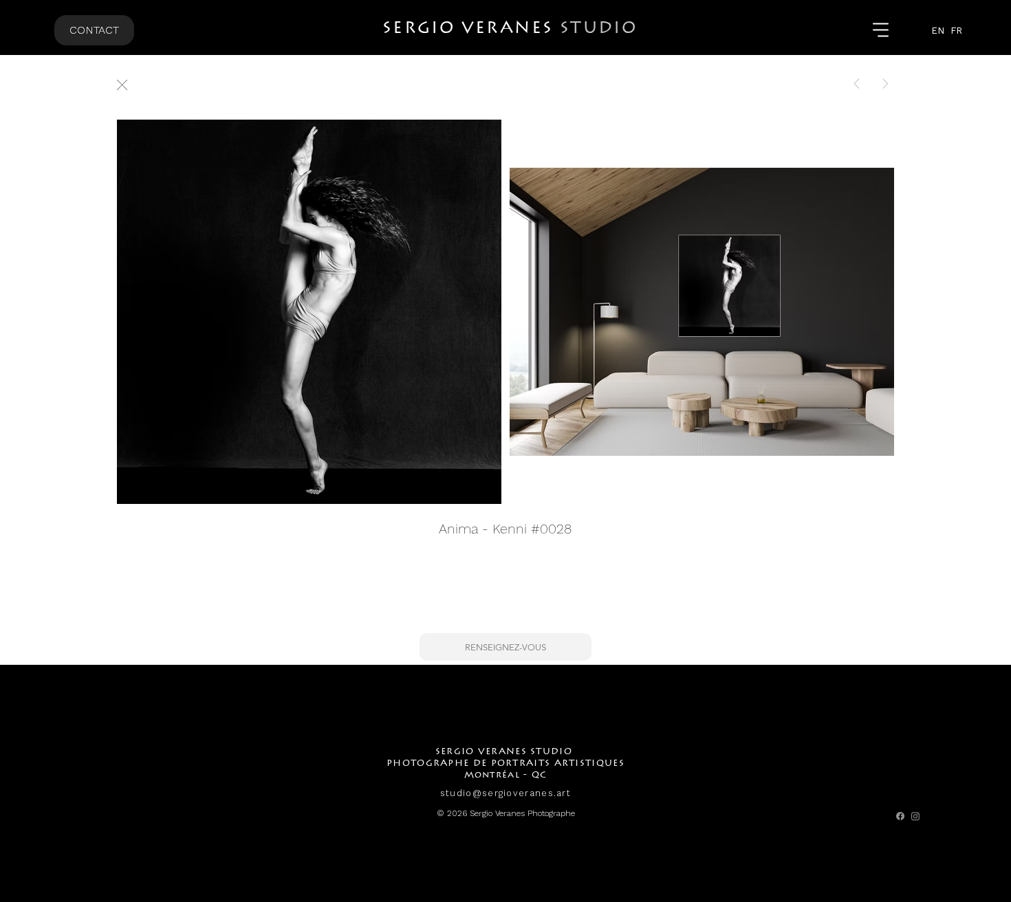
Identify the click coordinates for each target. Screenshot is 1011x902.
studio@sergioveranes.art (505, 793)
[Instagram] (915, 816)
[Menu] (881, 30)
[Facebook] (900, 816)
